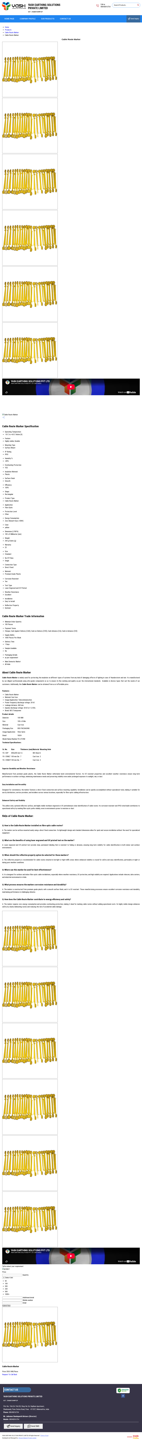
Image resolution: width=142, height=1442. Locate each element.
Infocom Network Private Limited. (27, 1438)
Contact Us (65, 19)
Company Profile (28, 19)
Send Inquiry (134, 19)
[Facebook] (123, 1397)
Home (7, 27)
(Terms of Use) (44, 1435)
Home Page (9, 19)
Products (8, 30)
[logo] (14, 10)
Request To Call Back (9, 1374)
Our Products (47, 19)
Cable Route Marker (12, 32)
